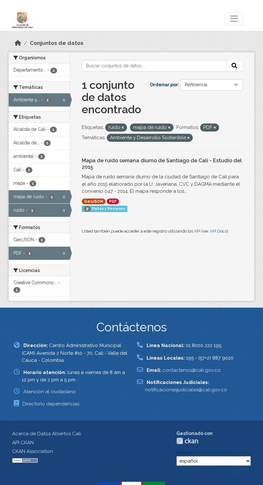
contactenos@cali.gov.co (192, 370)
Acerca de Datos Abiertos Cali (46, 434)
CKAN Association (32, 451)
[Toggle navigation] (234, 18)
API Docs (218, 231)
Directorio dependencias (50, 404)
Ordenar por (164, 84)
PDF (113, 201)
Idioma (184, 452)
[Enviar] (234, 66)
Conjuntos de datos (56, 43)
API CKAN (23, 443)
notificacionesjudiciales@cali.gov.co (186, 390)
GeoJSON (93, 201)
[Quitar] (123, 128)
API (197, 231)
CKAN (187, 441)
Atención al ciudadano (49, 392)
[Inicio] (18, 43)
